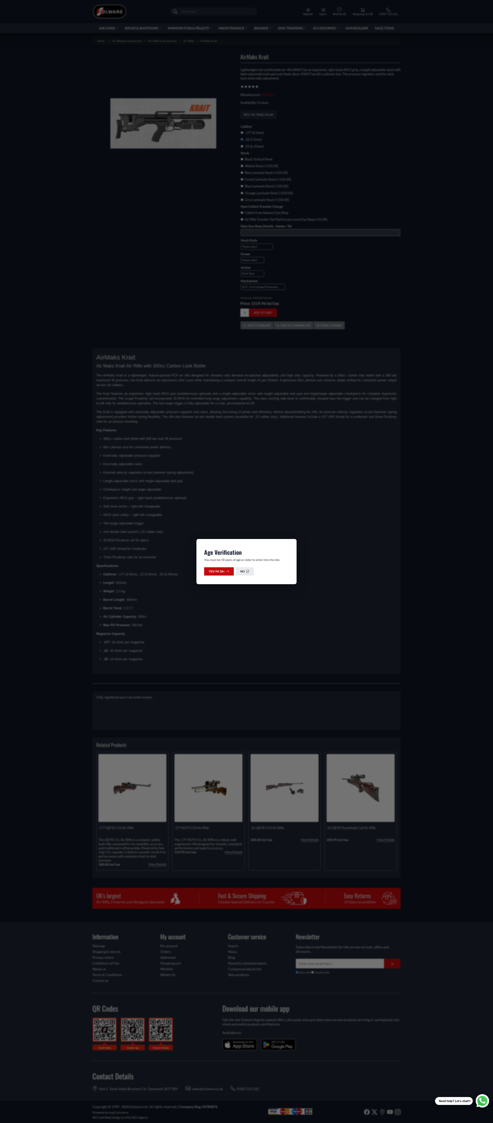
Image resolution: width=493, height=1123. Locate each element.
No (242, 571)
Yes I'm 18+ (217, 571)
